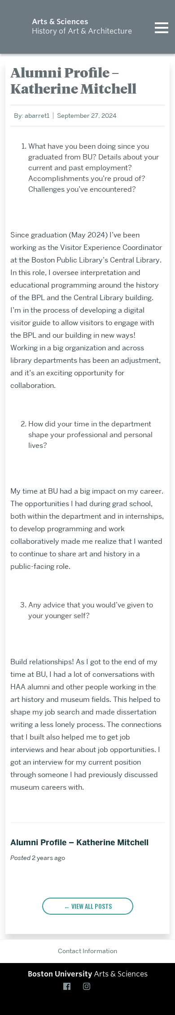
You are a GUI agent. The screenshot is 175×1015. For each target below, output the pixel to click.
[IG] (88, 986)
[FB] (68, 986)
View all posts (91, 906)
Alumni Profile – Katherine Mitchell (79, 842)
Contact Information (87, 951)
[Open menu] (161, 26)
